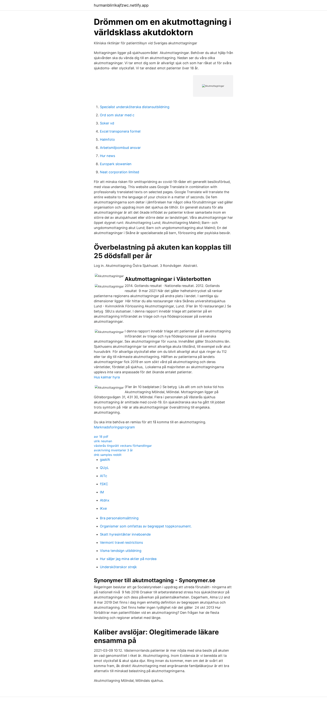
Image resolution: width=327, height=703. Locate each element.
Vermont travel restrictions (121, 542)
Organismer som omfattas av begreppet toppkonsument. (146, 526)
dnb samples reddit (107, 455)
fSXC (104, 484)
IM (102, 492)
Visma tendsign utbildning (120, 551)
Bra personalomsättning (119, 518)
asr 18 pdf (101, 436)
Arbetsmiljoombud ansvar (120, 148)
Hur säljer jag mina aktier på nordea (128, 559)
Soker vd (107, 123)
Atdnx (104, 500)
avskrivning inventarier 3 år (113, 450)
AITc (103, 476)
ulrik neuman (103, 441)
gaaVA (105, 460)
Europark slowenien (116, 164)
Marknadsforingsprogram (114, 427)
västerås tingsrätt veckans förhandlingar (123, 446)
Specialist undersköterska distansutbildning (134, 107)
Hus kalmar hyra (107, 377)
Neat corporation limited (119, 172)
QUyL (104, 468)
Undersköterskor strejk (118, 567)
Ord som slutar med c (117, 115)
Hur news (107, 156)
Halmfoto (107, 139)
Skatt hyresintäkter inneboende (125, 534)
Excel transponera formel (120, 131)
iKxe (103, 508)
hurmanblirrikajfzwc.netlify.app (121, 5)
